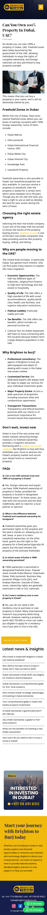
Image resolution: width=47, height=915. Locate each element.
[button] (40, 7)
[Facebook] (20, 906)
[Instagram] (14, 906)
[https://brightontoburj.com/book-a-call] (23, 790)
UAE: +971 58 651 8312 (34, 896)
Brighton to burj (28, 232)
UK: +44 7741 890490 (12, 896)
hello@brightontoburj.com (24, 900)
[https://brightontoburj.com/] (14, 7)
